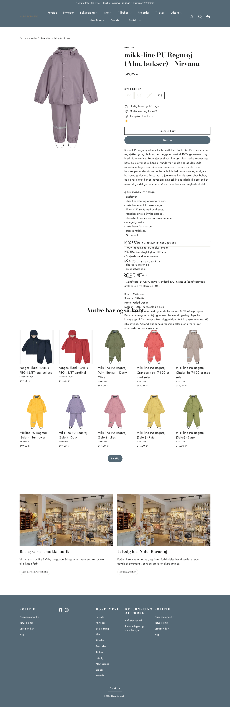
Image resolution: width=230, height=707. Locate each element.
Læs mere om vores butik (35, 571)
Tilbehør (123, 13)
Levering (132, 241)
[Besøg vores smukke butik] (66, 520)
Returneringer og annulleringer (134, 628)
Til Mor (160, 13)
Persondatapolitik (29, 617)
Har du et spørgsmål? (142, 261)
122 (149, 95)
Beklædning (88, 13)
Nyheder (68, 13)
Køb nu (167, 140)
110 (129, 95)
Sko (107, 13)
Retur (129, 251)
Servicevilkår (27, 628)
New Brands (96, 20)
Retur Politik (26, 623)
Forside (52, 13)
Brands (115, 20)
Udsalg (175, 13)
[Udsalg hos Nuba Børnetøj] (163, 520)
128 (160, 95)
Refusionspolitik (134, 620)
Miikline (129, 47)
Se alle (115, 458)
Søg (22, 634)
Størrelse (132, 89)
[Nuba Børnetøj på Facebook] (60, 610)
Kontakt (133, 20)
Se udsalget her (128, 571)
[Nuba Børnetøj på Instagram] (67, 610)
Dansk (113, 688)
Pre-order (143, 13)
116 (139, 95)
